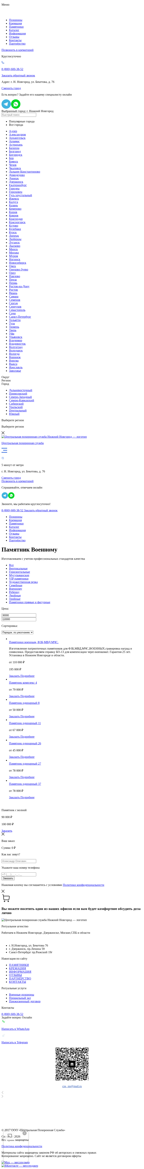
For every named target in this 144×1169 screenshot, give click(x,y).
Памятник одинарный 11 (25, 723)
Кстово (13, 225)
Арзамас (14, 141)
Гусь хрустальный (20, 195)
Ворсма (14, 360)
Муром (13, 256)
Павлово (14, 276)
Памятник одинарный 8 (24, 702)
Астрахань (15, 144)
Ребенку (14, 592)
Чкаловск (15, 168)
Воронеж (15, 357)
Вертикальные (18, 568)
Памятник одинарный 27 (25, 763)
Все (11, 565)
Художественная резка (23, 582)
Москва (14, 252)
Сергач (13, 303)
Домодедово (17, 175)
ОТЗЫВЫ (15, 975)
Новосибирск (17, 262)
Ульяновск (15, 337)
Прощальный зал (20, 998)
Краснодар (16, 218)
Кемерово (15, 208)
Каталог (14, 30)
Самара (13, 296)
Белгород (15, 151)
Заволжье (15, 370)
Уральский (16, 407)
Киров (13, 212)
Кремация (15, 23)
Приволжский (18, 393)
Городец (14, 188)
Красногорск (17, 222)
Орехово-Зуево (18, 269)
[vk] (20, 1165)
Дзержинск (16, 181)
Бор (11, 158)
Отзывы (14, 36)
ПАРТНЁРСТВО (20, 978)
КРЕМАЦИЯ (17, 968)
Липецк (14, 235)
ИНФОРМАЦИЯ (20, 971)
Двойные (15, 595)
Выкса (13, 364)
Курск (13, 232)
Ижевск (14, 198)
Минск (13, 249)
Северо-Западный (20, 397)
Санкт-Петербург (20, 316)
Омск (12, 266)
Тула (12, 323)
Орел (12, 272)
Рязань (13, 293)
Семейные (15, 585)
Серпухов (15, 306)
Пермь (13, 283)
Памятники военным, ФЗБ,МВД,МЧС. (33, 642)
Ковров (13, 215)
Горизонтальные (19, 571)
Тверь (12, 330)
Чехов (12, 164)
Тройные (14, 598)
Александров (17, 134)
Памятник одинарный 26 (25, 743)
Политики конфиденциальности (83, 884)
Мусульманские (19, 575)
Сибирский (16, 403)
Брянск (13, 161)
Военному (15, 588)
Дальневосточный (20, 390)
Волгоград (15, 347)
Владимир (15, 340)
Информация (17, 33)
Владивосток (17, 343)
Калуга (13, 202)
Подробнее (27, 675)
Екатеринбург (18, 185)
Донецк (14, 178)
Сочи (12, 313)
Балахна (14, 148)
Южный (14, 413)
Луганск (14, 242)
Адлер (13, 131)
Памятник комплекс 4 (23, 682)
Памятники (16, 26)
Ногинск (14, 259)
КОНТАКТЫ (17, 981)
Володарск (16, 350)
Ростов (13, 289)
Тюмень (14, 326)
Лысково (14, 245)
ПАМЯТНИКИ (19, 965)
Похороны (15, 20)
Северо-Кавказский (21, 400)
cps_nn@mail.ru (72, 1086)
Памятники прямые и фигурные (29, 602)
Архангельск (17, 137)
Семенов (14, 299)
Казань (13, 205)
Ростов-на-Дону (19, 286)
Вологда (14, 353)
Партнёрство (17, 43)
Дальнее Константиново (24, 171)
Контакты (15, 40)
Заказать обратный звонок (18, 75)
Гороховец (15, 191)
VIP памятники (18, 578)
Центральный (18, 410)
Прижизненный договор (24, 1001)
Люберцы (15, 239)
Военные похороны (21, 994)
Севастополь (17, 310)
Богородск (15, 154)
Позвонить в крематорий (18, 50)
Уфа (11, 333)
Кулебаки (15, 229)
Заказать (14, 675)
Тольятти (15, 320)
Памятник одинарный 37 (25, 783)
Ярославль (15, 367)
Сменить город (11, 88)
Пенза (13, 279)
